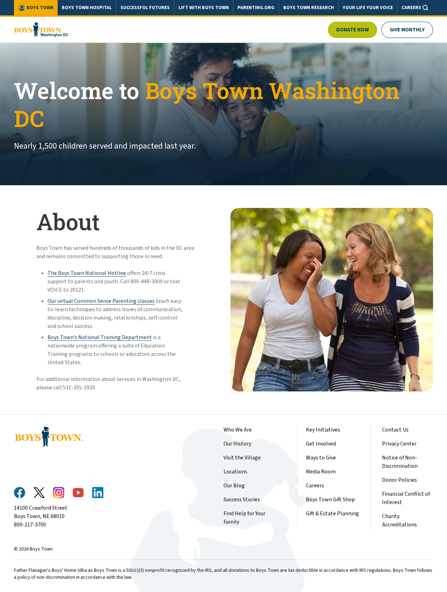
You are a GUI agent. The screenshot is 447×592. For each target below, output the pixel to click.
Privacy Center (399, 444)
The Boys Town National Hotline (86, 273)
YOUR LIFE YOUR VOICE (368, 7)
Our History (237, 444)
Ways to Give (321, 458)
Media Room (321, 471)
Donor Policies (399, 480)
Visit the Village (242, 458)
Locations (235, 471)
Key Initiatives (323, 430)
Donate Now (352, 29)
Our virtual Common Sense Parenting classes (101, 301)
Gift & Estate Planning (332, 513)
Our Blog (234, 485)
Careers (315, 485)
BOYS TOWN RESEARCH (308, 7)
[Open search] (425, 7)
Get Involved (321, 444)
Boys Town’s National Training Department (99, 337)
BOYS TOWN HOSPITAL (87, 7)
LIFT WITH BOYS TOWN (203, 7)
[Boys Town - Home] (41, 29)
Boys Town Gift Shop (330, 499)
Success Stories (242, 499)
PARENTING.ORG (255, 7)
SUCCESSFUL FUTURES (145, 7)
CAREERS (411, 7)
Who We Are (238, 430)
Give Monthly (407, 29)
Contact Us (395, 430)
